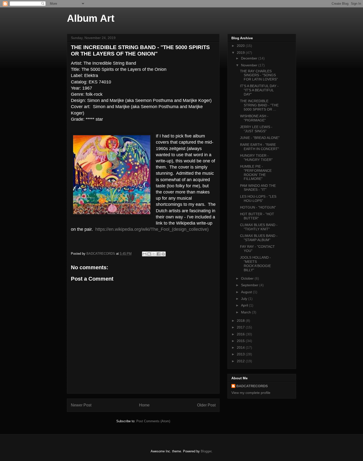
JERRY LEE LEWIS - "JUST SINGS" (256, 129)
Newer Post (81, 405)
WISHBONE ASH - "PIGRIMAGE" (254, 118)
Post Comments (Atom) (153, 421)
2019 (241, 53)
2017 (241, 327)
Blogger (206, 451)
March (246, 312)
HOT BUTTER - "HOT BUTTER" (257, 216)
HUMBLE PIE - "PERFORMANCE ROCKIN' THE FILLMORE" (256, 172)
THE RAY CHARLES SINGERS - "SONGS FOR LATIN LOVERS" (259, 75)
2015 (241, 341)
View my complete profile (250, 393)
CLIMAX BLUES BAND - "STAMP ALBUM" (259, 238)
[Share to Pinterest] (163, 253)
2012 (241, 361)
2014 (241, 347)
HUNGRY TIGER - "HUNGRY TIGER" (256, 158)
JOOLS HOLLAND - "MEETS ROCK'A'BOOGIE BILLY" (255, 263)
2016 (241, 334)
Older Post (206, 405)
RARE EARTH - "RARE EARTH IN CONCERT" (259, 147)
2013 (241, 354)
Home (144, 405)
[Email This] (144, 253)
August (247, 292)
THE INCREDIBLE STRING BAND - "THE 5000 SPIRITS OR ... (259, 105)
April (245, 305)
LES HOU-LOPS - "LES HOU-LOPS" (258, 198)
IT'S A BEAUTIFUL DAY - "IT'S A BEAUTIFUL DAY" (259, 90)
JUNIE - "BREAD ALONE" (260, 138)
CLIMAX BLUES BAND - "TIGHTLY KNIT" (259, 227)
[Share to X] (153, 253)
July (244, 299)
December (249, 58)
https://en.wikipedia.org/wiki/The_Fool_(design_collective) (152, 229)
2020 (241, 46)
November (249, 65)
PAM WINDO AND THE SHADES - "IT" (258, 188)
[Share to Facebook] (158, 253)
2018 (241, 321)
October (248, 278)
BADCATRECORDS (252, 386)
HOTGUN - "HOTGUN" (258, 207)
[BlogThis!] (149, 253)
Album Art (90, 18)
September (250, 285)
